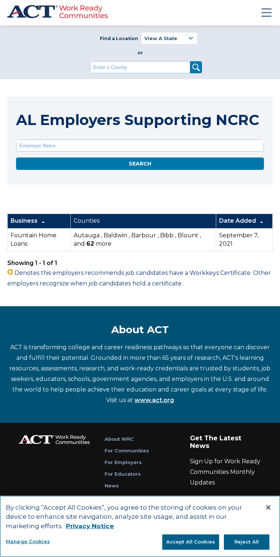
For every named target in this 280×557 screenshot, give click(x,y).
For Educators (123, 474)
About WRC (119, 439)
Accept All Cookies (190, 542)
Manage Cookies (28, 541)
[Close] (268, 507)
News (112, 485)
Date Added (238, 220)
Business (25, 220)
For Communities (127, 450)
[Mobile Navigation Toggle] (266, 12)
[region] (140, 526)
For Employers (123, 462)
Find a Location (119, 38)
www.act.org (154, 400)
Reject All (246, 542)
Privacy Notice (90, 526)
